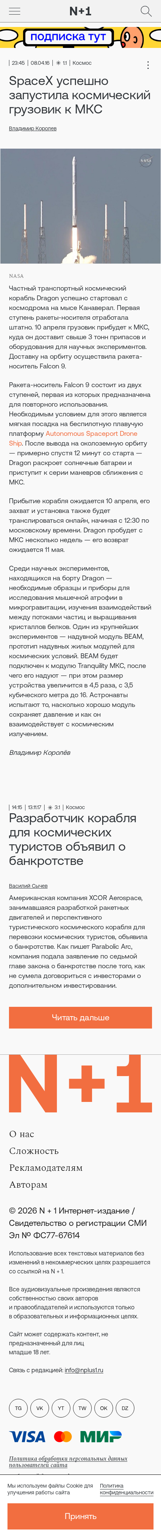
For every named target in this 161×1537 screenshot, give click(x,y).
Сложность (34, 1150)
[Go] (14, 11)
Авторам (28, 1184)
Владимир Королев (33, 128)
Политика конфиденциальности (127, 1489)
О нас (21, 1134)
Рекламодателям (46, 1167)
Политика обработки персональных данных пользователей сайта (68, 1462)
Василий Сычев (28, 886)
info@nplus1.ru (84, 1370)
